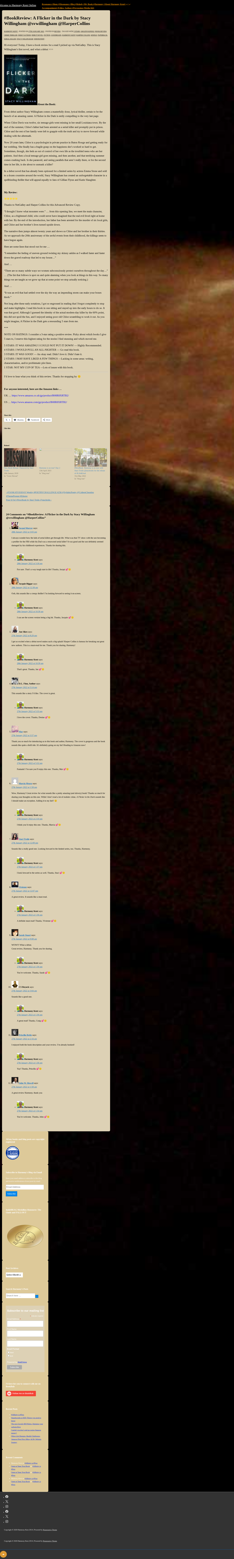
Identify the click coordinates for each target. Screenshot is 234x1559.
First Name (12, 1329)
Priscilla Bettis (25, 1035)
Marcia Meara (25, 783)
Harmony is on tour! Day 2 (49, 468)
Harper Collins (83, 35)
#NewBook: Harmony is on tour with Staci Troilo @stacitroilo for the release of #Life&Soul (89, 470)
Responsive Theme (50, 1530)
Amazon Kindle (87, 31)
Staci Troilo (24, 839)
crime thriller (10, 35)
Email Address (14, 1319)
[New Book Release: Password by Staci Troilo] (20, 457)
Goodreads (56, 35)
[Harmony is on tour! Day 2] (55, 457)
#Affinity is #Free (17, 1415)
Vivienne (23, 887)
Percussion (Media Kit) (83, 8)
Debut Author (24, 35)
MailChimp (22, 1362)
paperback (102, 35)
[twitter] (6, 1502)
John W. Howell (26, 1083)
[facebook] (6, 1497)
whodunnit (39, 39)
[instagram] (6, 1507)
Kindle (94, 35)
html (12, 1352)
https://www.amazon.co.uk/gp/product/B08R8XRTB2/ (40, 395)
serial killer (10, 39)
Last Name (11, 1339)
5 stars (77, 31)
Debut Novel (37, 35)
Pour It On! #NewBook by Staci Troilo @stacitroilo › (29, 500)
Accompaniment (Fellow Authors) (57, 8)
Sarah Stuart (25, 935)
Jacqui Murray (26, 528)
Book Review (100, 31)
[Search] (36, 1296)
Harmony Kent (68, 35)
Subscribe (11, 1194)
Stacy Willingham (25, 39)
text (11, 1356)
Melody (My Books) (85, 4)
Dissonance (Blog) (67, 4)
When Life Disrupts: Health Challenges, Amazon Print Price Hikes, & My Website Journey (26, 1439)
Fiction (47, 35)
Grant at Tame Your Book (20, 1466)
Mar (21, 732)
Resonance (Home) (50, 4)
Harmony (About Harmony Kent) (109, 4)
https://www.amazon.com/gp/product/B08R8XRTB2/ (39, 402)
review (57, 31)
